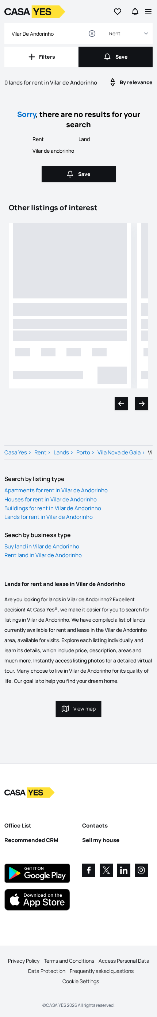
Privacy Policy (23, 960)
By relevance (136, 82)
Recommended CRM (31, 840)
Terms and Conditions (69, 960)
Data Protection (46, 970)
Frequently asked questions (102, 970)
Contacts (95, 825)
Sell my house (100, 840)
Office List (17, 825)
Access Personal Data (124, 960)
